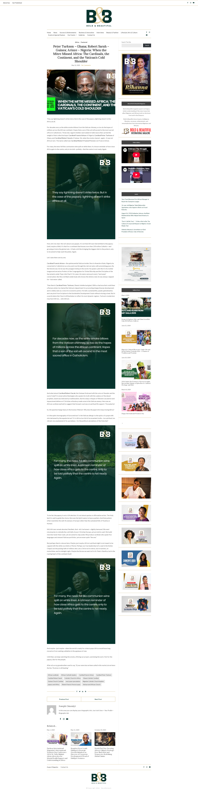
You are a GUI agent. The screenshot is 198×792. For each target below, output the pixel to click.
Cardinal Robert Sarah (55, 678)
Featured (84, 42)
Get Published (17, 3)
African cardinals (53, 675)
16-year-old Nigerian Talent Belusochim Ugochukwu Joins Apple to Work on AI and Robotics (134, 207)
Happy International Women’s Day (133, 413)
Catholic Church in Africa (73, 678)
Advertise (6, 3)
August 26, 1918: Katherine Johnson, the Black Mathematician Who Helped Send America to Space (136, 215)
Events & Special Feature (56, 35)
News (55, 32)
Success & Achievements (68, 32)
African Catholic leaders (69, 675)
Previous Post (64, 699)
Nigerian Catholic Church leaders (93, 681)
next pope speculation (73, 681)
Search (147, 45)
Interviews (100, 32)
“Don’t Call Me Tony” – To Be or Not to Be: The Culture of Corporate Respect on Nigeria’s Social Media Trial (136, 224)
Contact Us (91, 35)
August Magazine (52, 767)
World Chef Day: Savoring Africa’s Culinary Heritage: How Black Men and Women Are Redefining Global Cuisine (104, 752)
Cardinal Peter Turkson (103, 675)
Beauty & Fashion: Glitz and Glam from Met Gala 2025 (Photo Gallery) (136, 320)
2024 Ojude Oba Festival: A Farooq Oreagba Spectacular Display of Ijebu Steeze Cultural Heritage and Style (136, 383)
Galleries (82, 35)
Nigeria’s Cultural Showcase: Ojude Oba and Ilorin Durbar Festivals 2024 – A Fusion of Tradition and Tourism (136, 351)
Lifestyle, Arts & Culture (129, 32)
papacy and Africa (53, 684)
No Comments (86, 65)
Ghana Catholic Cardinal (91, 678)
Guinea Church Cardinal (55, 681)
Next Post (98, 699)
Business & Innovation (86, 32)
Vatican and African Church (91, 684)
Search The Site (126, 42)
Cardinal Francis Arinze (86, 675)
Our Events (71, 35)
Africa (77, 42)
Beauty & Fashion (112, 32)
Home (49, 32)
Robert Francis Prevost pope (71, 684)
